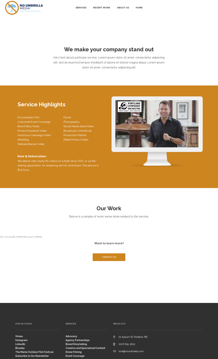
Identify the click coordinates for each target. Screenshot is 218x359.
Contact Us (109, 257)
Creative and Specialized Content (85, 348)
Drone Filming (74, 352)
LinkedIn (20, 344)
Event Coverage (75, 356)
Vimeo (19, 336)
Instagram (21, 340)
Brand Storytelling (76, 344)
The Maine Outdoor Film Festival (34, 352)
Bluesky (20, 348)
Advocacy (71, 336)
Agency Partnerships (78, 340)
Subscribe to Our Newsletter (32, 356)
